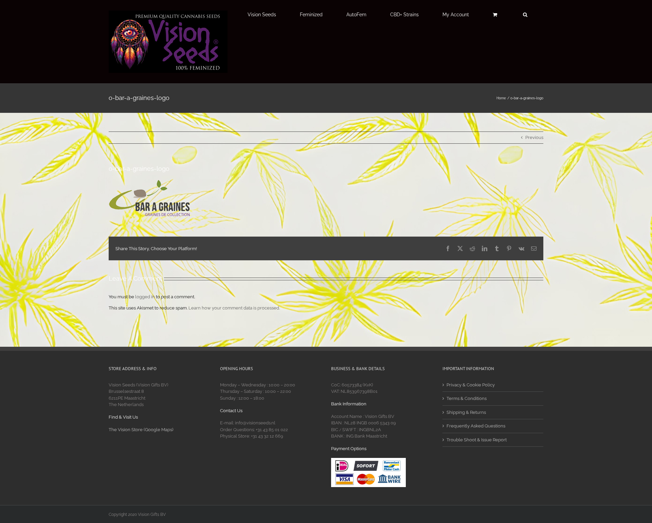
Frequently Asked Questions (476, 425)
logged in (145, 296)
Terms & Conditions (467, 398)
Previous (534, 137)
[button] (525, 14)
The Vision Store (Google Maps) (141, 429)
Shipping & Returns (466, 412)
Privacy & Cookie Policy (471, 384)
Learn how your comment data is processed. (234, 307)
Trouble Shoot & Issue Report (477, 439)
